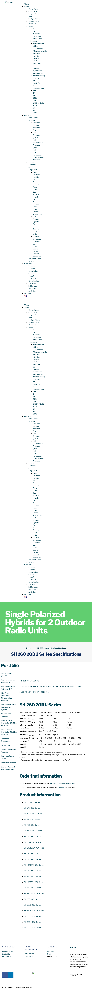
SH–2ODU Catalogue (29, 681)
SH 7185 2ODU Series (33, 831)
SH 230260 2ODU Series (34, 893)
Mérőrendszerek (34, 259)
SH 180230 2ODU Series (34, 882)
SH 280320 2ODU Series (34, 911)
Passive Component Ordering (34, 692)
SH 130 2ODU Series (32, 854)
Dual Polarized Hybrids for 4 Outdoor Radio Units (9, 732)
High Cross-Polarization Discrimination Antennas (6, 697)
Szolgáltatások (33, 19)
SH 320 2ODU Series (32, 905)
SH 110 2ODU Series (32, 842)
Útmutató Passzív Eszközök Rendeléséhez (33, 277)
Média (30, 26)
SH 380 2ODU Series (32, 916)
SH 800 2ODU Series (32, 928)
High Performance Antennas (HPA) (8, 681)
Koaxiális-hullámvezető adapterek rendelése (33, 287)
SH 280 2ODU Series (32, 899)
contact (62, 787)
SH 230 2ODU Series (32, 876)
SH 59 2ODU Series (32, 802)
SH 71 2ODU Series (32, 819)
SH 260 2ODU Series (32, 888)
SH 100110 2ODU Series (34, 848)
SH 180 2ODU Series (32, 871)
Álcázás (31, 261)
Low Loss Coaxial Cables (35, 248)
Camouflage (5, 745)
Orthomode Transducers (5, 739)
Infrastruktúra (33, 21)
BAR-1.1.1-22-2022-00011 (35, 95)
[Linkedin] (10, 975)
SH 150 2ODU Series (32, 859)
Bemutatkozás (33, 9)
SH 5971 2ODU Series (33, 814)
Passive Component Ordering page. (63, 783)
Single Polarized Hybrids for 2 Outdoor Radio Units (9, 723)
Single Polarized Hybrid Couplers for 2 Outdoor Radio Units (50, 686)
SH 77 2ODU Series (32, 825)
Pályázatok (32, 41)
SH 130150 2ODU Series (34, 865)
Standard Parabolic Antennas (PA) (36, 126)
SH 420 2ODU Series (32, 922)
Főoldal (27, 4)
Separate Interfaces (8, 763)
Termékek (27, 115)
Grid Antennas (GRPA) (36, 135)
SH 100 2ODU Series (32, 836)
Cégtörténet (32, 11)
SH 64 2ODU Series (32, 808)
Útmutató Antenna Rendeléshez (33, 268)
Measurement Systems (6, 715)
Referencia (32, 24)
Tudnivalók (28, 263)
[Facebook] (5, 975)
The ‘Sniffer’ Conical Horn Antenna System (8, 707)
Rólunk (26, 6)
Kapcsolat (28, 293)
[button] (28, 301)
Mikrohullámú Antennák (33, 119)
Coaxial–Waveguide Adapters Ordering (8, 768)
